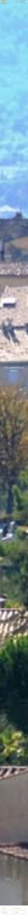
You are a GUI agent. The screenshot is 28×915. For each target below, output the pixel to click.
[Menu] (26, 1)
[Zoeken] (24, 1)
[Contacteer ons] (21, 1)
